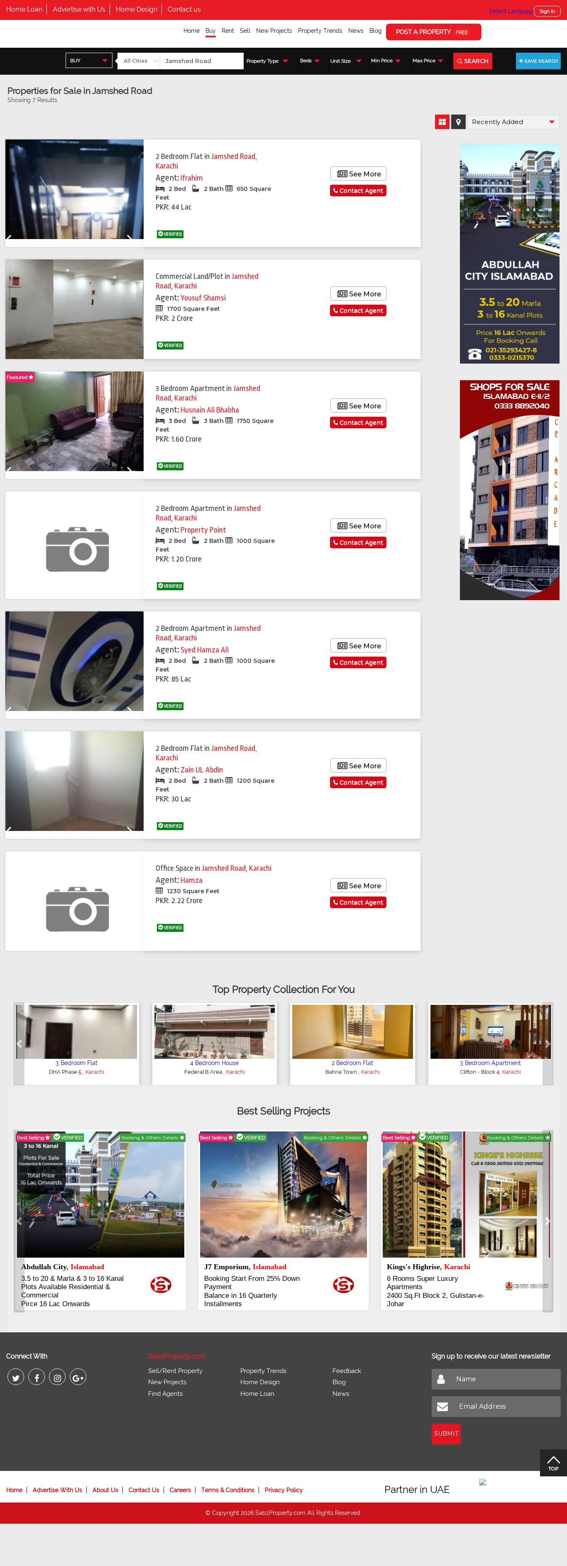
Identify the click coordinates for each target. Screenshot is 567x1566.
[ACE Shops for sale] (510, 487)
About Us (105, 1481)
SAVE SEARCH (540, 61)
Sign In (547, 11)
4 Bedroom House (352, 1063)
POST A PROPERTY (432, 32)
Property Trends (320, 30)
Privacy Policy (284, 1481)
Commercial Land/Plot (214, 1063)
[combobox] (89, 60)
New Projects (274, 30)
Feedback (346, 1362)
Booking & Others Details (150, 1138)
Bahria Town (65, 1072)
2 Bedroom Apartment (76, 1063)
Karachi (167, 166)
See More (364, 174)
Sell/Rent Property (175, 1362)
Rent (228, 30)
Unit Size (340, 61)
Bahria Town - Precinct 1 (341, 1072)
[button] (19, 1043)
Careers (180, 1481)
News (356, 30)
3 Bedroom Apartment (490, 1063)
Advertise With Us (57, 1481)
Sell (245, 30)
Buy (210, 30)
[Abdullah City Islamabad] (510, 250)
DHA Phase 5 (203, 1072)
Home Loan (24, 9)
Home (191, 30)
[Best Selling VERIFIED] (100, 1194)
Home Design (136, 9)
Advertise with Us (79, 9)
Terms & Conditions (227, 1481)
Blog (375, 30)
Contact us (184, 9)
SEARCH (475, 61)
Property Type (263, 61)
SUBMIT (446, 1425)
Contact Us (144, 1481)
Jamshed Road (233, 156)
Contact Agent (360, 190)
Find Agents (165, 1385)
